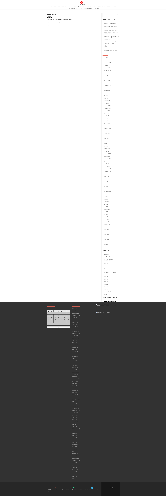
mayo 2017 (106, 214)
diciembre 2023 (107, 105)
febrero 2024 (107, 100)
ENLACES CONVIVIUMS (110, 6)
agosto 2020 (106, 176)
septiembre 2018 (107, 191)
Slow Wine (106, 289)
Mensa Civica (105, 312)
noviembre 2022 (107, 131)
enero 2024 (106, 103)
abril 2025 (106, 75)
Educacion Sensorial (108, 279)
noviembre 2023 (107, 108)
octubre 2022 (107, 133)
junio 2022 (106, 143)
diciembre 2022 (107, 128)
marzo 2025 (106, 78)
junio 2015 (106, 231)
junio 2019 (106, 186)
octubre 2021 (107, 156)
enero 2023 (106, 125)
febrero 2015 (107, 237)
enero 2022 (106, 151)
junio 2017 (106, 211)
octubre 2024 (107, 88)
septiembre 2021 (107, 158)
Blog (84, 6)
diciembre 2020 (107, 168)
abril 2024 (106, 95)
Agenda (79, 6)
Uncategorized (107, 294)
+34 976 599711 (88, 489)
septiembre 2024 (107, 90)
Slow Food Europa (107, 305)
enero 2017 (106, 221)
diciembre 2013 (107, 242)
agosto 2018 (106, 194)
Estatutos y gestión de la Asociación (91, 8)
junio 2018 (106, 199)
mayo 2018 (106, 201)
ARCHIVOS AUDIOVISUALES (75, 8)
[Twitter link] (110, 487)
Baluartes (106, 263)
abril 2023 (106, 118)
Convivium (106, 276)
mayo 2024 (106, 93)
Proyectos (67, 6)
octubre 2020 (107, 173)
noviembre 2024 (107, 85)
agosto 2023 (106, 113)
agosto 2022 (106, 138)
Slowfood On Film (108, 291)
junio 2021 (106, 161)
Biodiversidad (61, 6)
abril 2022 (106, 146)
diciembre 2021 (107, 153)
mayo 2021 (106, 163)
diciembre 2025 (107, 62)
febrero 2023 (107, 123)
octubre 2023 (107, 110)
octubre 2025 (107, 67)
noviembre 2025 (107, 65)
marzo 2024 (106, 98)
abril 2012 (106, 247)
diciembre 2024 (107, 83)
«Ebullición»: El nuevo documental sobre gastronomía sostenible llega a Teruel (111, 38)
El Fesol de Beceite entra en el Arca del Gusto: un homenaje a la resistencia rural (111, 32)
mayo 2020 (106, 178)
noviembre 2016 (107, 226)
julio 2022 (106, 141)
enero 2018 (106, 206)
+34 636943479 (96, 489)
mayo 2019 (106, 189)
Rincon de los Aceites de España (111, 286)
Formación (73, 6)
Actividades (53, 6)
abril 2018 (106, 204)
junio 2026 (106, 57)
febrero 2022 (107, 148)
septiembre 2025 (107, 70)
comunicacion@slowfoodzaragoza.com (74, 490)
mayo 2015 (106, 234)
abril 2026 (106, 60)
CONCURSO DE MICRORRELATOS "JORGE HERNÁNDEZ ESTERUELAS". (110, 272)
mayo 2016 (106, 229)
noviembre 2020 (107, 171)
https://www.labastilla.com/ (53, 25)
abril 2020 (106, 181)
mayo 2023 (106, 115)
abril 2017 (106, 216)
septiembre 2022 (107, 136)
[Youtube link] (112, 487)
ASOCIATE (100, 6)
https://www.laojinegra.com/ (53, 22)
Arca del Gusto (107, 256)
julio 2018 (106, 196)
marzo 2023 (106, 120)
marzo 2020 (106, 184)
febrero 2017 (107, 219)
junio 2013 (106, 244)
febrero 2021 (107, 166)
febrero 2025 (107, 80)
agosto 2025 (106, 72)
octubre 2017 (107, 209)
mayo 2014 (106, 239)
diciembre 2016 (107, 224)
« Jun (58, 327)
